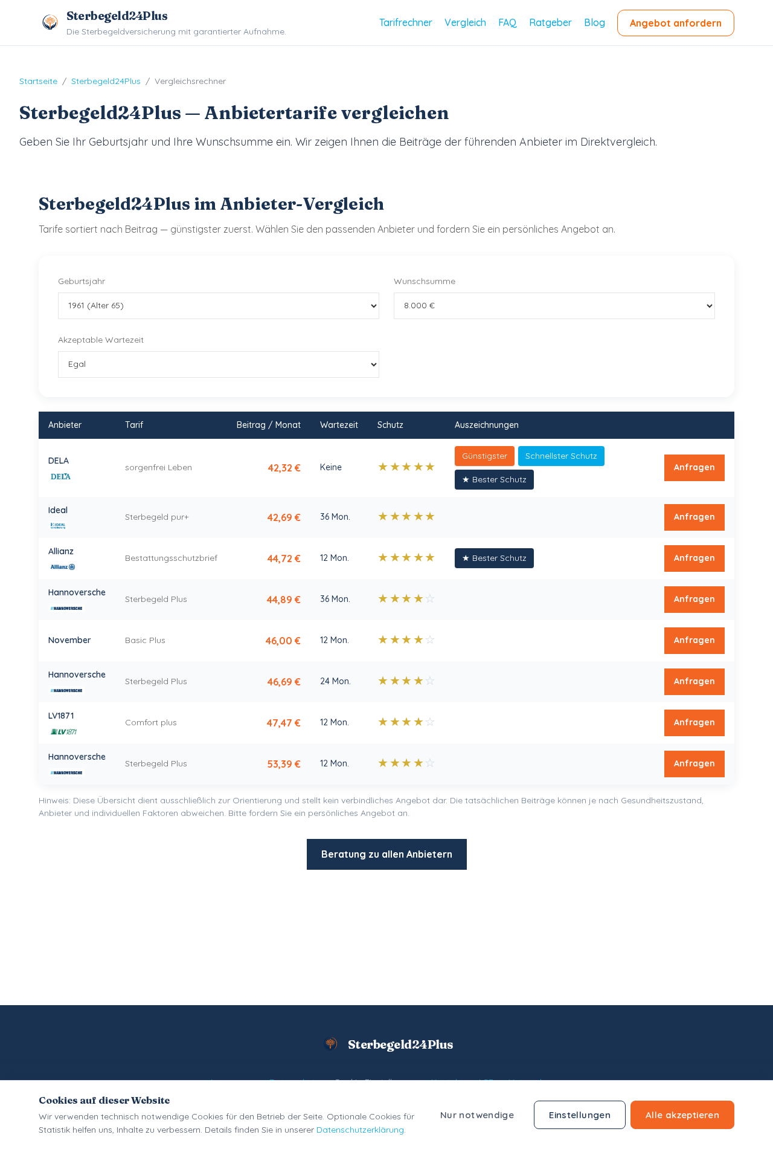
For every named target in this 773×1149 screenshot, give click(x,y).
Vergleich (465, 22)
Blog (594, 22)
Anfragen (694, 467)
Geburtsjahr (81, 281)
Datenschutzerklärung (360, 1129)
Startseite (38, 81)
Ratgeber (550, 22)
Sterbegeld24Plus (106, 81)
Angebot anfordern (676, 23)
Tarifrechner (405, 22)
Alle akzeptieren (682, 1115)
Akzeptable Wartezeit (101, 339)
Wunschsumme (424, 281)
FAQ (507, 22)
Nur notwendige (477, 1115)
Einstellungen (580, 1115)
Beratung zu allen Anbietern (386, 854)
